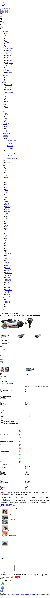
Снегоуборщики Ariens (8, 93)
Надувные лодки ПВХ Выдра (9, 59)
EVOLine (6, 109)
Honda (6, 40)
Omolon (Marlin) (7, 42)
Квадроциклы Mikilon (8, 278)
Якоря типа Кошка (4, 540)
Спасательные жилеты (10, 141)
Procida (6, 224)
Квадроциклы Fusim (7, 285)
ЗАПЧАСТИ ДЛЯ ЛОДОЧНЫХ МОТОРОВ (12, 158)
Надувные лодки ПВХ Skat (8, 57)
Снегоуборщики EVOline (8, 84)
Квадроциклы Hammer (8, 293)
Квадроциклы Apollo (8, 275)
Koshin (6, 127)
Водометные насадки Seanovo (9, 72)
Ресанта (6, 96)
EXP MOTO (6, 213)
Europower (6, 114)
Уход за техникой (7, 162)
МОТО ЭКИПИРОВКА (10, 146)
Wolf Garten (6, 101)
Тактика (6, 76)
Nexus (6, 238)
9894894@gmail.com (8, 579)
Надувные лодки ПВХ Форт (9, 63)
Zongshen (6, 115)
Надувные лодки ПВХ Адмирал (9, 49)
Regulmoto (6, 190)
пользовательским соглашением (23, 594)
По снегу (3, 5)
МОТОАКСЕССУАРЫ (10, 145)
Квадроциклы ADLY (8, 269)
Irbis (5, 170)
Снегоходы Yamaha (7, 298)
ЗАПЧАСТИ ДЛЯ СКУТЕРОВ (11, 153)
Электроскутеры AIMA (8, 256)
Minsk (6, 183)
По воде (6, 138)
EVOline (6, 116)
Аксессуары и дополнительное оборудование (9, 137)
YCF (5, 172)
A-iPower (6, 121)
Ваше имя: (1, 551)
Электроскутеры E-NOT (8, 253)
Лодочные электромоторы (6, 65)
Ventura (6, 132)
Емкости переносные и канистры (6, 535)
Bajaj (5, 176)
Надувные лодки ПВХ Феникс (9, 62)
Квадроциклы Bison (7, 268)
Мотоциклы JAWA (7, 211)
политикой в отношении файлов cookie (13, 594)
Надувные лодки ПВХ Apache (9, 54)
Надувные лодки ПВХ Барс (8, 60)
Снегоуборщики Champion (8, 91)
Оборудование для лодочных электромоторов (13, 142)
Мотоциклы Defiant (7, 203)
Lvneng (6, 255)
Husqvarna (6, 108)
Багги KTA (6, 284)
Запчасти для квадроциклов (10, 155)
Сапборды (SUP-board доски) (7, 81)
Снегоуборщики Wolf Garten (9, 88)
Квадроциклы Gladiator (8, 288)
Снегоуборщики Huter (8, 89)
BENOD (6, 258)
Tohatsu (6, 33)
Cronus (6, 173)
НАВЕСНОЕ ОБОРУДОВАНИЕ (11, 149)
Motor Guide (6, 68)
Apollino (6, 216)
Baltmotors (6, 177)
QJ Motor (6, 218)
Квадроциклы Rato (7, 289)
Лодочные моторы (5, 31)
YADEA (6, 260)
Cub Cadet (6, 105)
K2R (5, 214)
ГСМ (4, 160)
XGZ (5, 219)
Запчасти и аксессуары (5, 3)
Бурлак (6, 44)
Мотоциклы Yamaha (9, 154)
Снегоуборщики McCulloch (8, 90)
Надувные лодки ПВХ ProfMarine (9, 61)
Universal (6, 249)
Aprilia (6, 175)
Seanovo (6, 35)
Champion (6, 98)
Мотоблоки (4, 94)
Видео (1, 377)
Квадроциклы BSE (7, 277)
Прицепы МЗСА (5, 135)
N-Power (6, 131)
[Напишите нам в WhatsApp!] (25, 584)
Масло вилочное (7, 163)
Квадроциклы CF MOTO (8, 273)
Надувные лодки (5, 47)
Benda (6, 220)
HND (5, 122)
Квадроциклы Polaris (8, 280)
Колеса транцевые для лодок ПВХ (6, 519)
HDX (5, 39)
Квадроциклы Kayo (7, 267)
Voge (5, 195)
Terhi (5, 79)
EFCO (6, 110)
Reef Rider (6, 36)
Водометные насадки (6, 70)
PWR (5, 189)
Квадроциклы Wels (7, 272)
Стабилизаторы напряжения (7, 133)
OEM (5, 259)
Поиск (12, 8)
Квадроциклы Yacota (8, 266)
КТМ (5, 171)
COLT (6, 223)
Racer (5, 167)
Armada (6, 217)
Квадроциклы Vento (7, 274)
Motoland (6, 185)
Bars (5, 306)
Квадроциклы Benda (7, 294)
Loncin (6, 186)
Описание (1, 375)
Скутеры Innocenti (7, 254)
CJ (5, 221)
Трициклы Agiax (7, 209)
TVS (5, 232)
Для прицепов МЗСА (9, 151)
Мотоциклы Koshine (7, 207)
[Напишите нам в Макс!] (25, 591)
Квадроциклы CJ (7, 295)
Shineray (6, 191)
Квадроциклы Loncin (8, 286)
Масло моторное (4, 514)
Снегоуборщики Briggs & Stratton (9, 92)
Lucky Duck (6, 228)
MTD (5, 102)
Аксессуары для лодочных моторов (11, 140)
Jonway (6, 250)
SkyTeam (6, 199)
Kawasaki (6, 182)
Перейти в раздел (8, 514)
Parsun (6, 38)
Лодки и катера (5, 75)
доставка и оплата (1, 15)
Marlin (6, 69)
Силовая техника (4, 2)
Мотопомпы (5, 124)
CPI (5, 252)
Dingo (6, 303)
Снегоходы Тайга (7, 301)
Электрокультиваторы (6, 100)
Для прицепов (7, 150)
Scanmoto (6, 231)
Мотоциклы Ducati (7, 204)
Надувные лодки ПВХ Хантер (9, 50)
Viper (5, 251)
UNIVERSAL (7, 194)
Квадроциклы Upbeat (8, 281)
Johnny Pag (6, 181)
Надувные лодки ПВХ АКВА (9, 48)
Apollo (6, 187)
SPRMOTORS (7, 262)
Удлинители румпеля (5, 530)
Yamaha (6, 32)
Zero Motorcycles (7, 201)
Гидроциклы (5, 80)
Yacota (6, 118)
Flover (6, 66)
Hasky (6, 180)
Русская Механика (7, 271)
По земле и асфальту (4, 4)
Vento (5, 174)
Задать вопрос (8, 8)
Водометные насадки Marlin (8, 71)
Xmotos (6, 192)
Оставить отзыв (2, 571)
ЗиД (5, 196)
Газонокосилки (5, 104)
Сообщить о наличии (3, 349)
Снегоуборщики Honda (8, 86)
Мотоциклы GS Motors (8, 210)
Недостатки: (2, 564)
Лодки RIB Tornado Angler (8, 52)
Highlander (6, 230)
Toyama (6, 41)
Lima (5, 244)
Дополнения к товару (3, 376)
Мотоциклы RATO (7, 212)
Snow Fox (6, 304)
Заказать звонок (3, 8)
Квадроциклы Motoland (8, 279)
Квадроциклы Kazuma (8, 276)
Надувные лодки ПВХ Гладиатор (9, 64)
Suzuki (6, 45)
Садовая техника (4, 1)
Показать (2, 596)
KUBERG (6, 215)
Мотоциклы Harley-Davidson (9, 205)
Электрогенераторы (6, 112)
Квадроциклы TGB (7, 292)
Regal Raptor (6, 198)
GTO (5, 227)
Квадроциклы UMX (7, 296)
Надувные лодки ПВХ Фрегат (9, 53)
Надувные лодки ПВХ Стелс (9, 51)
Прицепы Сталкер (5, 136)
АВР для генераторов (6, 123)
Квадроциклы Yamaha (8, 264)
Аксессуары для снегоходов (10, 148)
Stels (5, 46)
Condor (6, 37)
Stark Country (6, 130)
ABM (5, 243)
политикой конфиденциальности (32, 594)
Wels (5, 242)
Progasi (6, 188)
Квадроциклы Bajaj (7, 287)
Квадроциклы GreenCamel (8, 290)
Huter (5, 99)
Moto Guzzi (6, 184)
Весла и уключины (9, 143)
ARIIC (6, 257)
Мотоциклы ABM (7, 202)
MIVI (5, 229)
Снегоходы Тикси (7, 302)
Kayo (5, 169)
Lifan (5, 120)
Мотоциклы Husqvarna (8, 206)
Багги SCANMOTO (7, 291)
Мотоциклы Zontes (7, 208)
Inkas (5, 74)
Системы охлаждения (8, 164)
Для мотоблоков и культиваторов (11, 159)
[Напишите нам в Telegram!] (25, 588)
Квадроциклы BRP (7, 270)
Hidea (5, 43)
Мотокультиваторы (6, 97)
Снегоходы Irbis (7, 299)
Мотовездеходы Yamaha (8, 265)
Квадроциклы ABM (7, 282)
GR (5, 179)
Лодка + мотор (5, 30)
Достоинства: (2, 558)
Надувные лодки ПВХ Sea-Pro (9, 55)
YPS (5, 234)
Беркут (6, 77)
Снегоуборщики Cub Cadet (8, 85)
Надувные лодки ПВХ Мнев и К (9, 58)
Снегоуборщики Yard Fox (8, 83)
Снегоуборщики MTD (8, 87)
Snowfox (6, 307)
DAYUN (6, 226)
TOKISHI (6, 263)
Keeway (6, 241)
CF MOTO (6, 225)
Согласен (2, 595)
